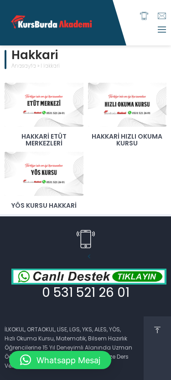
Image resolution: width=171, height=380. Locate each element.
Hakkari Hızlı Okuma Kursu (127, 140)
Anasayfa (23, 66)
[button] (60, 360)
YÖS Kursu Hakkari (44, 206)
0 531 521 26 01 (86, 293)
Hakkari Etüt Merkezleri (44, 140)
